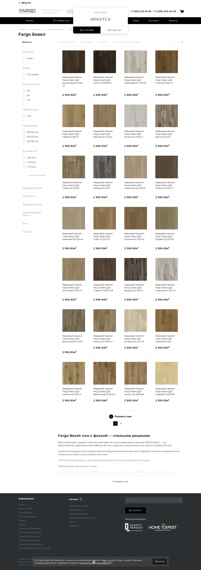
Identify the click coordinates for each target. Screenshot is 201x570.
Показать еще (120, 481)
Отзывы (22, 520)
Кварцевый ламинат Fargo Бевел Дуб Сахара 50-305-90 (72, 185)
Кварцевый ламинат (32, 188)
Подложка (28, 232)
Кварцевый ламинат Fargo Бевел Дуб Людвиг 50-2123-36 (165, 236)
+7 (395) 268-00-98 (165, 11)
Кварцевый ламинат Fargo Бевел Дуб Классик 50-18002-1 (103, 339)
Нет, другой (114, 30)
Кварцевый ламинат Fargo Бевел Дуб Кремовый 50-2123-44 (72, 236)
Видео (21, 524)
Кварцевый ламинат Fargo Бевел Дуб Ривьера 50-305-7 (103, 185)
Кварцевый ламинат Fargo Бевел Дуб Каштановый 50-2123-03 (72, 81)
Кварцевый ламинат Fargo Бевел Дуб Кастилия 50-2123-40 (134, 236)
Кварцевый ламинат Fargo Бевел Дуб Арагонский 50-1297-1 (72, 339)
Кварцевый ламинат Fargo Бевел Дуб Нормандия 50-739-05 (135, 80)
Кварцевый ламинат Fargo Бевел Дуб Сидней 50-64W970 (165, 391)
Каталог (73, 499)
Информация (26, 498)
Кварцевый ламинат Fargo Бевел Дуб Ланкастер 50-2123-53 (134, 185)
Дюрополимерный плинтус (32, 214)
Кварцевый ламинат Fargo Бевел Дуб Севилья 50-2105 (165, 339)
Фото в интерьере (27, 516)
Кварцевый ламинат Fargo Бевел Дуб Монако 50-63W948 (134, 391)
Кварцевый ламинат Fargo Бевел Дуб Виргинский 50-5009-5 (104, 391)
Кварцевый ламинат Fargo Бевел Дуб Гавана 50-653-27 (72, 134)
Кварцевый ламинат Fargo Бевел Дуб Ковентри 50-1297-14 (165, 288)
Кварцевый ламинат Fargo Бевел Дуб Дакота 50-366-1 (165, 134)
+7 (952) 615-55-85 (140, 11)
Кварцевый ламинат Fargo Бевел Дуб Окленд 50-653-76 (165, 80)
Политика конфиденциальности (95, 563)
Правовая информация (29, 540)
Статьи (21, 504)
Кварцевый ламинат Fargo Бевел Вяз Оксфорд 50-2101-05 (134, 339)
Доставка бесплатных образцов (34, 548)
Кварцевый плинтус (32, 204)
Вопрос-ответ (25, 508)
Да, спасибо (87, 30)
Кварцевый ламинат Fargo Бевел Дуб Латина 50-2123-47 (165, 185)
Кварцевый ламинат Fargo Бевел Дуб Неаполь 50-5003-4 (72, 391)
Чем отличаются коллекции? (126, 42)
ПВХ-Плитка (29, 196)
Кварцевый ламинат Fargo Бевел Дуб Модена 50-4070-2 (134, 134)
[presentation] (60, 63)
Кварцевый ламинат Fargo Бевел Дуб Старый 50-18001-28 (103, 288)
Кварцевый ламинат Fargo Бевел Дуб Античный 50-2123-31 (72, 288)
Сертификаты (25, 512)
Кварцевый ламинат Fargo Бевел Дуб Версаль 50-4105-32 (103, 134)
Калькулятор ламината (29, 528)
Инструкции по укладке (30, 532)
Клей (25, 223)
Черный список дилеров (30, 544)
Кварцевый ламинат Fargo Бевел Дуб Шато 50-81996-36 (103, 80)
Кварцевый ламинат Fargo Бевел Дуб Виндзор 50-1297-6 (134, 288)
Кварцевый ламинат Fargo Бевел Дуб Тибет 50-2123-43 (103, 236)
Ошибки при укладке (29, 536)
